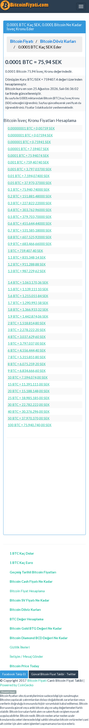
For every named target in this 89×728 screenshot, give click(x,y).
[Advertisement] (44, 486)
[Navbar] (81, 6)
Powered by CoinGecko (16, 685)
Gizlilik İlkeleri (20, 647)
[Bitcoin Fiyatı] (24, 5)
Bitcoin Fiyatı (37, 680)
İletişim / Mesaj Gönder (26, 656)
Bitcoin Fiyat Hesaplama (27, 591)
